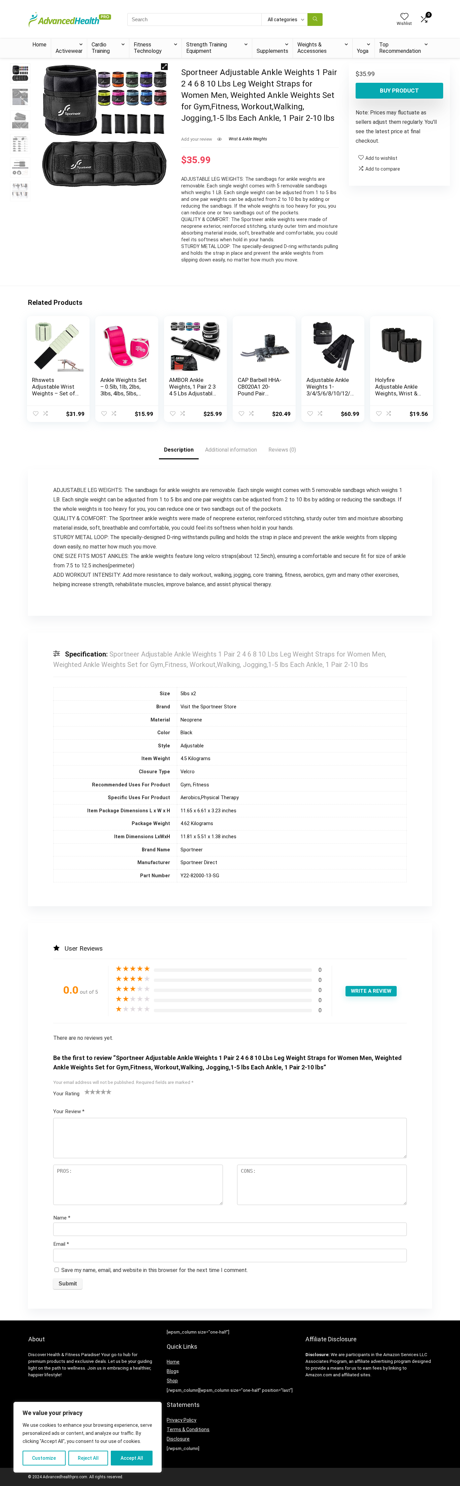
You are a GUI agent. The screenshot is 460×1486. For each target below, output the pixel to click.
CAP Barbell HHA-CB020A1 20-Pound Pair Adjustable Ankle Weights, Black (260, 393)
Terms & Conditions (188, 1429)
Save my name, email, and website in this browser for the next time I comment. (154, 1270)
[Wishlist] (404, 17)
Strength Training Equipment (206, 47)
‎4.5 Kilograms (195, 759)
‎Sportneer (191, 850)
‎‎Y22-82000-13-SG (199, 876)
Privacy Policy (181, 1420)
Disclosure (178, 1439)
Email (61, 1244)
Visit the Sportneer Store (208, 707)
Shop (172, 1380)
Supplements (272, 51)
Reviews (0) (282, 450)
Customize (44, 1458)
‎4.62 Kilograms (196, 823)
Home (39, 44)
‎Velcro (187, 772)
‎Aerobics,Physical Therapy (209, 798)
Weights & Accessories (312, 47)
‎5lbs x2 (188, 694)
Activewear (69, 51)
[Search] (315, 19)
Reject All (88, 1458)
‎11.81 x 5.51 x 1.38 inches (208, 837)
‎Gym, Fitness (194, 785)
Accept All (132, 1458)
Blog (171, 1371)
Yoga (362, 51)
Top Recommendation (400, 47)
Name (61, 1218)
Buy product (399, 90)
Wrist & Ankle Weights (248, 139)
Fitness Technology (148, 47)
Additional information (231, 450)
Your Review (69, 1111)
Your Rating (66, 1094)
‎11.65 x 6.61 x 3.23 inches (208, 811)
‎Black (186, 733)
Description (179, 450)
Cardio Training (101, 47)
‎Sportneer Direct (198, 862)
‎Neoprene (191, 720)
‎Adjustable (192, 746)
